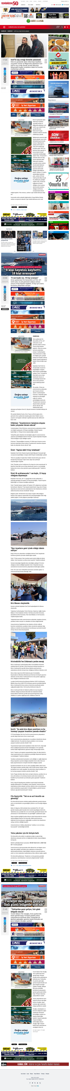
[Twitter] (5, 71)
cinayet (22, 209)
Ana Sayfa (23, 1)
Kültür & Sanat (54, 202)
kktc (17, 865)
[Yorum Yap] (5, 81)
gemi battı (29, 865)
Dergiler (52, 192)
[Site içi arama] (67, 27)
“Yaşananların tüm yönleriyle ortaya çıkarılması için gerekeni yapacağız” (25, 27)
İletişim (47, 1073)
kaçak (25, 209)
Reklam (35, 1)
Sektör (52, 212)
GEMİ (20, 865)
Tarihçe (43, 1073)
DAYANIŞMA (45, 1)
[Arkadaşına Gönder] (5, 76)
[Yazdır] (5, 79)
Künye (31, 1073)
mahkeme (18, 209)
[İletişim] (65, 27)
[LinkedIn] (5, 74)
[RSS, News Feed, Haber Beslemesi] (35, 1083)
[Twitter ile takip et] (32, 1083)
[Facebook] (5, 69)
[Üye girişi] (37, 1083)
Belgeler (39, 1)
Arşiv (28, 1073)
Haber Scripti (34, 1086)
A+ (45, 60)
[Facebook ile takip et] (30, 1083)
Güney (52, 232)
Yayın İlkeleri (37, 1073)
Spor (51, 222)
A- (45, 62)
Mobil (31, 1)
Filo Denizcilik (24, 865)
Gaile (27, 1)
